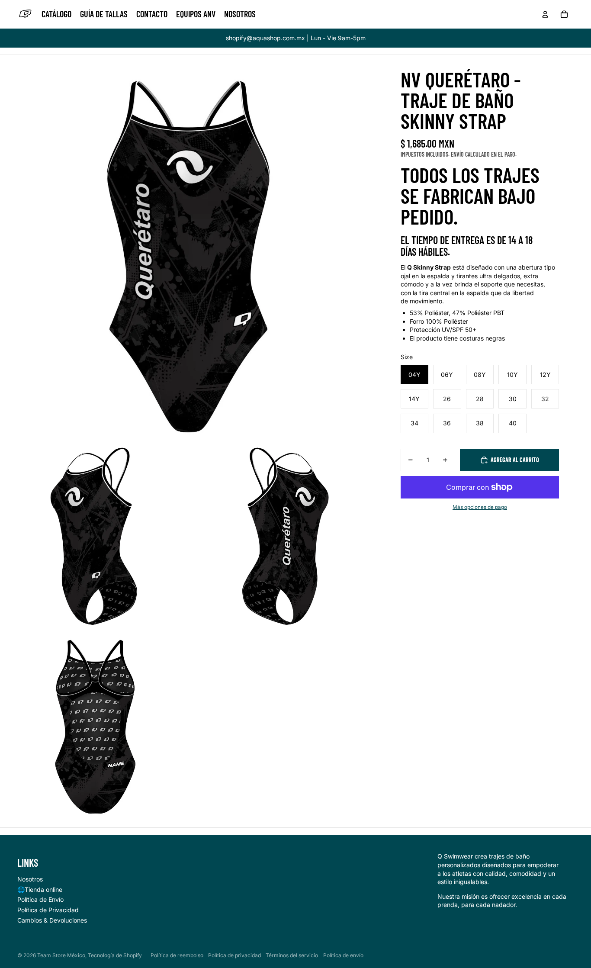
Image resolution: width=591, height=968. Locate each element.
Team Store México (61, 955)
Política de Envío (40, 899)
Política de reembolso (177, 955)
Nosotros (30, 879)
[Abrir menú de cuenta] (545, 14)
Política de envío (343, 955)
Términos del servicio (292, 955)
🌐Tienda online (39, 889)
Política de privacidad (234, 955)
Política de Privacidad (48, 909)
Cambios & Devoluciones (52, 920)
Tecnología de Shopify (115, 955)
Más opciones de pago (480, 507)
